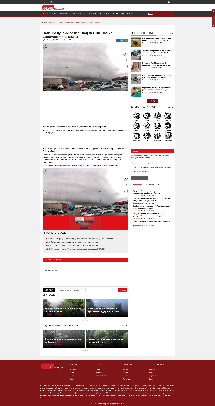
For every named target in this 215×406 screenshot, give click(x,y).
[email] (126, 40)
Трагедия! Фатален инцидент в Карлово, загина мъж (152, 221)
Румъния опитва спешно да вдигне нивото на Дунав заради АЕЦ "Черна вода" (157, 39)
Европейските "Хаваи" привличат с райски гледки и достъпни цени (156, 89)
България (52, 14)
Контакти (46, 2)
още (124, 326)
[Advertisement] (85, 107)
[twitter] (122, 40)
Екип (151, 373)
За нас (53, 2)
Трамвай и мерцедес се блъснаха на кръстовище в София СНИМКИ (157, 52)
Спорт (107, 14)
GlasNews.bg (48, 40)
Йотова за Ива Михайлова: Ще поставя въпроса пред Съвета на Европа (156, 64)
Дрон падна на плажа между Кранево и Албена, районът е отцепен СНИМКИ (157, 76)
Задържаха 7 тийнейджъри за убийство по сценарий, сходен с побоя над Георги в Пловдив (152, 192)
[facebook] (118, 40)
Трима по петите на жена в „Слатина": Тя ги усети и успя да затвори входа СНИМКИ (151, 200)
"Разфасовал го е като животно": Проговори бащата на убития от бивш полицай (151, 207)
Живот (129, 14)
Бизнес (82, 14)
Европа (125, 376)
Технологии (94, 14)
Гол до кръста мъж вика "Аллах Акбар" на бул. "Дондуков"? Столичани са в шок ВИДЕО (150, 215)
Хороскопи (118, 14)
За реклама (153, 376)
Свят (72, 14)
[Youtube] (168, 2)
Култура (72, 373)
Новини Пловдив (102, 376)
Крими (63, 14)
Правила (152, 369)
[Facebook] (172, 2)
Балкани (125, 373)
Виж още (152, 101)
